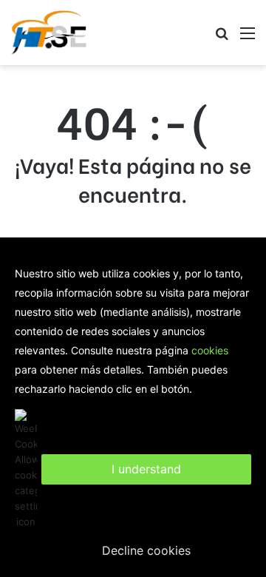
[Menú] (247, 38)
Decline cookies (146, 550)
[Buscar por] (221, 38)
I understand (146, 469)
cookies (209, 350)
